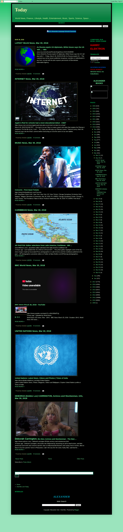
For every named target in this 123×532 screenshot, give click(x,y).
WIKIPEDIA (94, 74)
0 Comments (36, 73)
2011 (94, 297)
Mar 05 (98, 262)
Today (21, 9)
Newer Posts (19, 459)
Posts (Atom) (27, 462)
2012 (94, 295)
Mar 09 (98, 251)
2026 (94, 106)
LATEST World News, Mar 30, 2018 (31, 43)
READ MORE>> (20, 69)
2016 (94, 284)
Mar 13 (98, 241)
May (95, 147)
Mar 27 (98, 204)
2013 (94, 292)
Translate (97, 62)
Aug (95, 140)
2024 (94, 111)
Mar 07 (98, 256)
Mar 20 (98, 222)
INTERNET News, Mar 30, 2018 (29, 79)
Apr (95, 150)
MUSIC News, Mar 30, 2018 (28, 143)
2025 (94, 108)
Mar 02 (98, 270)
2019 (94, 124)
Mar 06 (98, 259)
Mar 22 (98, 217)
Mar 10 (98, 249)
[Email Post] (43, 73)
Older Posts (80, 459)
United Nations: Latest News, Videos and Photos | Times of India (41, 378)
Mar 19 (98, 225)
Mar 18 (98, 228)
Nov (95, 132)
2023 (94, 114)
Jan (95, 278)
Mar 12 (98, 243)
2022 (94, 116)
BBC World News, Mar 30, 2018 (30, 265)
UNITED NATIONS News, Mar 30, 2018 (33, 331)
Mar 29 (98, 198)
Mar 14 (98, 238)
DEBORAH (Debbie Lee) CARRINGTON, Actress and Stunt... (101, 192)
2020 (94, 122)
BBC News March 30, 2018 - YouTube (30, 305)
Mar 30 (98, 158)
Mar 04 (98, 264)
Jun (95, 145)
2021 (94, 119)
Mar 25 (98, 209)
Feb (95, 276)
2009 (94, 303)
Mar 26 (98, 206)
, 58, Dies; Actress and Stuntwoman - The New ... (45, 439)
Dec (95, 129)
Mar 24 (98, 212)
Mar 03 (98, 267)
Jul (95, 142)
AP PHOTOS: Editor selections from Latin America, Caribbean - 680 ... (43, 245)
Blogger (76, 510)
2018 (94, 127)
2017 (94, 282)
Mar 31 (98, 155)
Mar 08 (98, 254)
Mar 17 (98, 230)
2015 (94, 287)
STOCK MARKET (96, 69)
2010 (94, 300)
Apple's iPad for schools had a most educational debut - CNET (40, 123)
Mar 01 (98, 272)
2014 (94, 289)
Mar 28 (98, 201)
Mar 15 (98, 235)
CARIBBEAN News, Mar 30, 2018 (30, 210)
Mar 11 (98, 246)
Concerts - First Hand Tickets (27, 190)
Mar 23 (98, 214)
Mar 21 (98, 220)
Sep (95, 137)
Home (50, 459)
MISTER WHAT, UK (97, 71)
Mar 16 (98, 233)
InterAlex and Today (23, 486)
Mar (95, 153)
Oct (95, 134)
